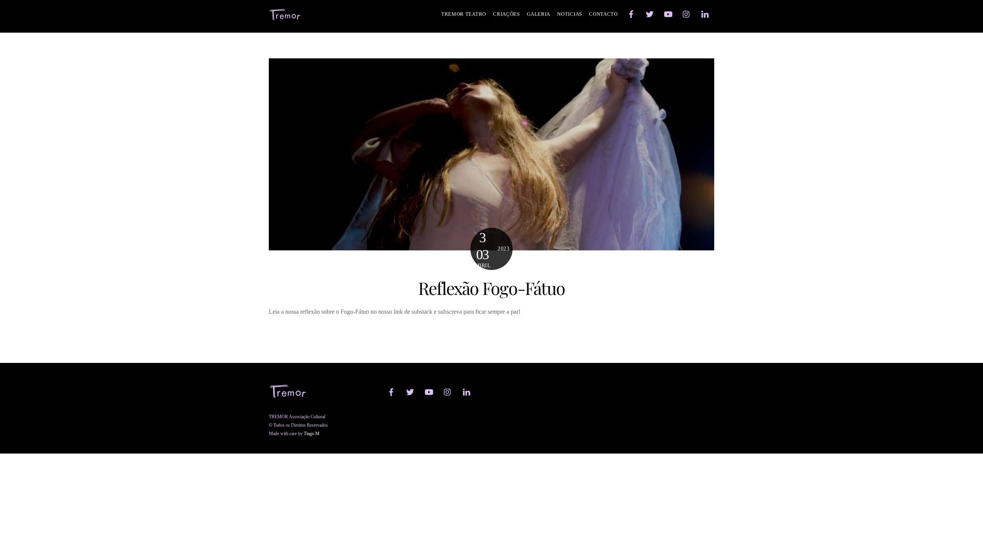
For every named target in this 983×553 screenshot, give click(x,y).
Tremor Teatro (463, 14)
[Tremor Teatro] (285, 17)
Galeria (538, 14)
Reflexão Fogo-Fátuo (491, 287)
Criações (506, 14)
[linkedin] (705, 13)
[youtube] (668, 13)
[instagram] (686, 13)
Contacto (603, 14)
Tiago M (311, 433)
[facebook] (631, 13)
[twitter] (649, 13)
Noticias (569, 14)
